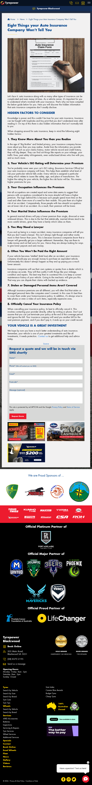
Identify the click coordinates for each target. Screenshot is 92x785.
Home (12, 19)
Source (46, 344)
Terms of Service (73, 407)
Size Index (50, 687)
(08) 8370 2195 (15, 659)
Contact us (43, 336)
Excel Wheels (9, 750)
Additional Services (11, 737)
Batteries (6, 722)
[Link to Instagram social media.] (68, 779)
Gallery (6, 760)
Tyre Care (7, 699)
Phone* (22, 366)
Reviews (7, 766)
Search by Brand (10, 696)
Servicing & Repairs (11, 728)
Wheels (6, 706)
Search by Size (9, 693)
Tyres (5, 687)
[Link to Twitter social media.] (74, 779)
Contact (7, 743)
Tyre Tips (6, 703)
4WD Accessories (10, 718)
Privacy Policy (57, 407)
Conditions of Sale (32, 781)
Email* (12, 374)
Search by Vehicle (10, 690)
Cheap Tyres (51, 696)
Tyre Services (8, 731)
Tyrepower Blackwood (48, 8)
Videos (6, 763)
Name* (12, 358)
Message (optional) (17, 390)
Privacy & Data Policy (17, 781)
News (6, 756)
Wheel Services (9, 734)
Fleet (5, 753)
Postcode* (13, 382)
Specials (7, 740)
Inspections (7, 725)
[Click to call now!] (71, 3)
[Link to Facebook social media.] (63, 779)
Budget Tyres (51, 693)
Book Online (9, 747)
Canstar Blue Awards (54, 690)
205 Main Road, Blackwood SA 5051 (17, 653)
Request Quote (18, 416)
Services (7, 715)
